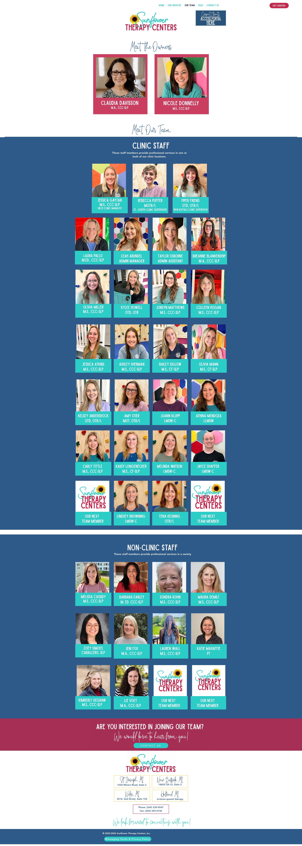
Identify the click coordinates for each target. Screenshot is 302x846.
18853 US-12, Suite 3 (170, 784)
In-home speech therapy (170, 799)
